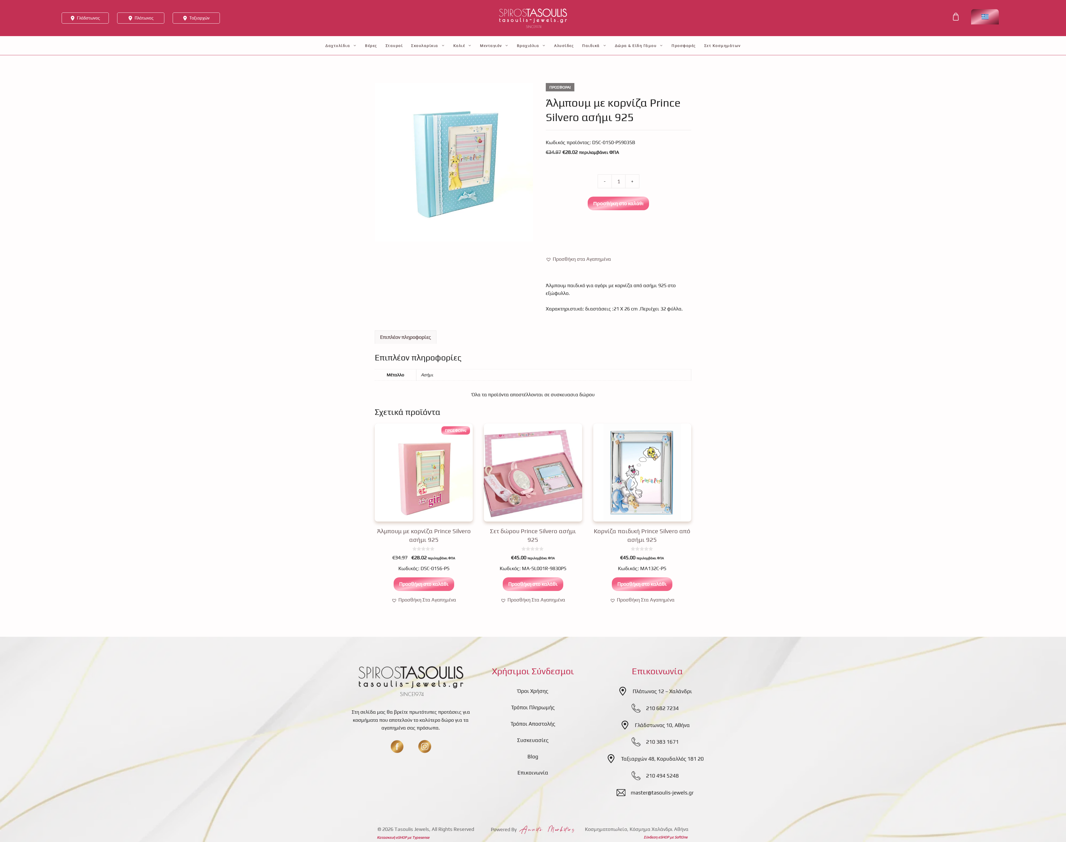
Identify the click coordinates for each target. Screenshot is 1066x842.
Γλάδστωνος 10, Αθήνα (662, 725)
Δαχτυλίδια (337, 45)
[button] (578, 259)
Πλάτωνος (144, 18)
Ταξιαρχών (199, 18)
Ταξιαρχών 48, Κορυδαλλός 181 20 (662, 759)
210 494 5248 (662, 776)
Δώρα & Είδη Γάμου (636, 45)
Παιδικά (591, 45)
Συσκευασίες (533, 740)
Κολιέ (459, 45)
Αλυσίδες (564, 45)
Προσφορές (684, 45)
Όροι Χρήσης (532, 691)
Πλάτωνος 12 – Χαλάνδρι (662, 691)
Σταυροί (394, 45)
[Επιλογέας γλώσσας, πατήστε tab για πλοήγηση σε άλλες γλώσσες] (985, 16)
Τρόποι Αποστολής (533, 724)
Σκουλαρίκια (424, 45)
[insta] (425, 746)
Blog (532, 756)
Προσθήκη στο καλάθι (618, 203)
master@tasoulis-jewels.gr (662, 793)
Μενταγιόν (491, 45)
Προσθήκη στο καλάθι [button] (424, 584)
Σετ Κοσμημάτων (722, 45)
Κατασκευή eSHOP (392, 837)
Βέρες (371, 45)
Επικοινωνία (532, 773)
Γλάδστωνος (88, 18)
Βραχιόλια (528, 45)
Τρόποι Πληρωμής (533, 707)
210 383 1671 (662, 742)
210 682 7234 (662, 708)
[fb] (397, 746)
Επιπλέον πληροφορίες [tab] (405, 337)
